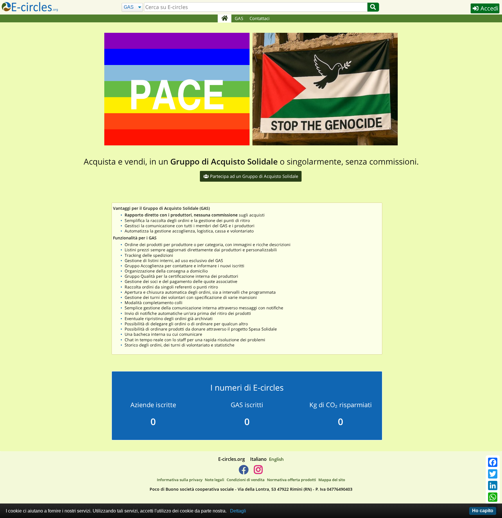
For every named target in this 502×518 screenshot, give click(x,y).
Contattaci (260, 18)
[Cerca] (373, 7)
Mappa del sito (331, 479)
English (276, 459)
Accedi (488, 8)
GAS (239, 18)
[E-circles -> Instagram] (258, 471)
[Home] (224, 19)
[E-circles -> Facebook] (244, 471)
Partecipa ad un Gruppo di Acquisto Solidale (253, 176)
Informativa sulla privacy (179, 479)
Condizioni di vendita (246, 479)
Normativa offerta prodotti (291, 479)
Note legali (214, 479)
